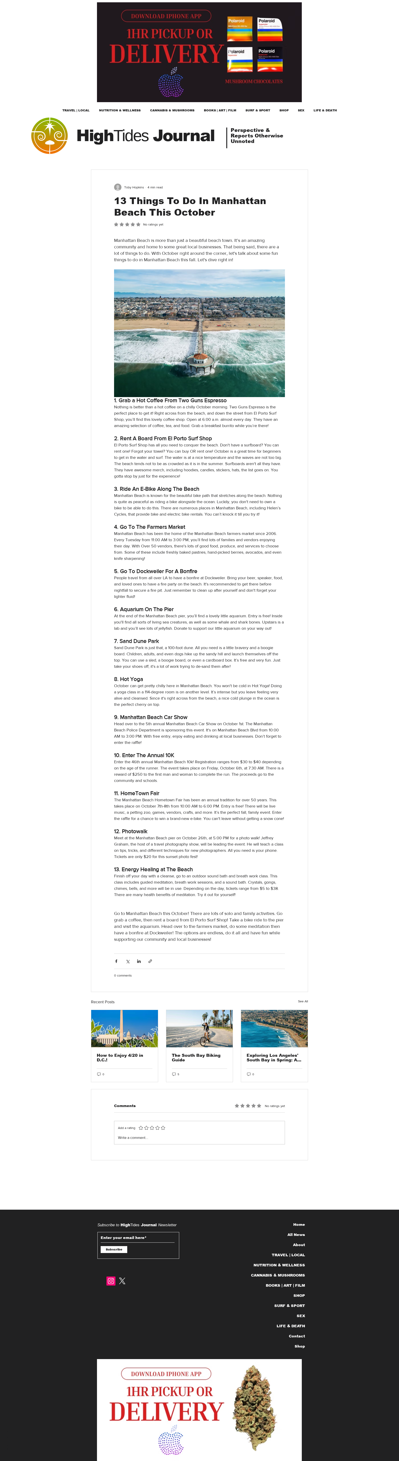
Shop (300, 1346)
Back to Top (7, 1440)
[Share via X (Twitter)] (127, 961)
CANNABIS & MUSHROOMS (281, 1275)
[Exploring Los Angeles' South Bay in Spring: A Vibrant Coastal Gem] (274, 1028)
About (299, 1245)
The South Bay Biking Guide (196, 1057)
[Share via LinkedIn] (139, 961)
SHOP (299, 1296)
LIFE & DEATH (291, 1326)
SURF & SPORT (289, 1306)
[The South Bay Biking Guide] (199, 1028)
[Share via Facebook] (116, 961)
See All (303, 1001)
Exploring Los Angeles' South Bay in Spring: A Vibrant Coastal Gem (272, 1057)
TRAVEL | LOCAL (288, 1255)
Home (299, 1224)
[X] (122, 1281)
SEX (301, 1316)
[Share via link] (150, 961)
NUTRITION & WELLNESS (281, 1265)
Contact (297, 1336)
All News (296, 1235)
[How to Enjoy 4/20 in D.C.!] (124, 1028)
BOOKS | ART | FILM (285, 1285)
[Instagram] (110, 1281)
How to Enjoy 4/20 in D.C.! (120, 1057)
